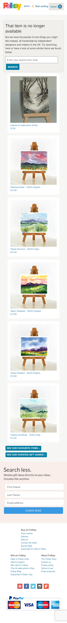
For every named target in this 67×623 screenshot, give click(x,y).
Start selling (41, 6)
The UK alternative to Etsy (22, 568)
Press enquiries (48, 571)
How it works (27, 533)
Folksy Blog (15, 571)
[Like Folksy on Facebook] (26, 586)
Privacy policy (47, 565)
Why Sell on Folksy (19, 565)
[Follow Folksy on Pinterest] (20, 586)
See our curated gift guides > (26, 454)
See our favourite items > (23, 448)
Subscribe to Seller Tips (21, 574)
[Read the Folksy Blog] (46, 586)
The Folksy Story (49, 558)
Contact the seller (29, 542)
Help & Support (17, 562)
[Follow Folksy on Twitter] (33, 586)
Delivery (24, 536)
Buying (26, 545)
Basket (55, 6)
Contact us (46, 562)
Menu (27, 6)
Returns (24, 539)
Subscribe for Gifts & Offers (33, 548)
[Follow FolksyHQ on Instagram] (39, 586)
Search (13, 66)
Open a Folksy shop (19, 558)
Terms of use (47, 568)
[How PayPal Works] (33, 612)
